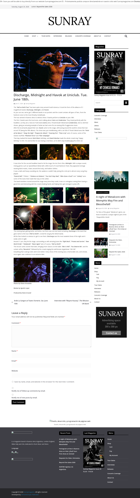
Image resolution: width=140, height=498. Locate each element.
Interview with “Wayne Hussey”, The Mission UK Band (71, 302)
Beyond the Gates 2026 (44, 7)
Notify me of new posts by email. (24, 398)
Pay (97, 278)
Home (26, 36)
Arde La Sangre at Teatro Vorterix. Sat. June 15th (31, 302)
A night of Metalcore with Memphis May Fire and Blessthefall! (110, 200)
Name (15, 351)
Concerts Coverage (83, 36)
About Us (97, 36)
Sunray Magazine (30, 103)
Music (96, 122)
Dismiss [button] (137, 1)
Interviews (57, 36)
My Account (100, 281)
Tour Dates (46, 36)
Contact (107, 36)
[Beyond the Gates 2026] (101, 253)
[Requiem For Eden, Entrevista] (101, 243)
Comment (16, 323)
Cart (97, 274)
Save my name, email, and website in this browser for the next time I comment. (44, 382)
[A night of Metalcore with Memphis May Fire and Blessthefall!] (111, 180)
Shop (34, 36)
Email (14, 361)
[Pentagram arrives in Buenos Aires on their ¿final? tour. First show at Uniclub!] (101, 229)
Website (15, 371)
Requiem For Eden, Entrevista (115, 241)
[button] (37, 36)
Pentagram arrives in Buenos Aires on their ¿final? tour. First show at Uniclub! (117, 228)
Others (96, 126)
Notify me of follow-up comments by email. (28, 391)
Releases (68, 36)
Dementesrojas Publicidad (30, 495)
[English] (13, 452)
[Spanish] (16, 452)
